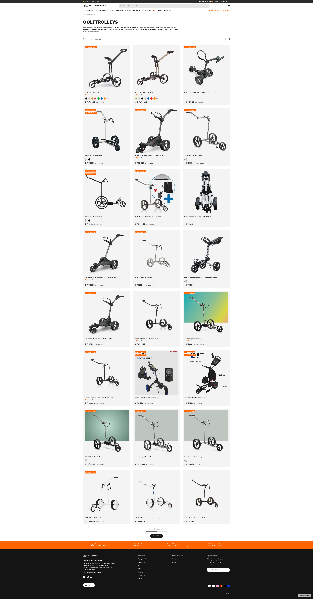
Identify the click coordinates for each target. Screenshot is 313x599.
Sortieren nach (88, 39)
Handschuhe (119, 10)
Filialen (217, 1)
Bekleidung (136, 10)
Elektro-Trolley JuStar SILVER (144, 278)
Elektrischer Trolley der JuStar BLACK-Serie (99, 398)
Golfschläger (88, 10)
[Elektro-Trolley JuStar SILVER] (156, 253)
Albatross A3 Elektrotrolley (93, 156)
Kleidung (140, 572)
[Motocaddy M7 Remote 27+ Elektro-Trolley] (107, 314)
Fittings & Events (215, 11)
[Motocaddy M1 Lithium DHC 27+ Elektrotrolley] (156, 131)
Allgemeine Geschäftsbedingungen (222, 593)
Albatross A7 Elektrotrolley (93, 217)
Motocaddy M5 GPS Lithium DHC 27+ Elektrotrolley (200, 93)
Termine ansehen (96, 1)
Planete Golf (90, 593)
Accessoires (146, 10)
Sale (154, 10)
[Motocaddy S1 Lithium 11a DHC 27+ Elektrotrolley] (107, 253)
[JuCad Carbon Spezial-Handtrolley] (206, 493)
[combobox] (164, 6)
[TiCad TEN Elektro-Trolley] (107, 432)
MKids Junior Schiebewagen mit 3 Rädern (197, 217)
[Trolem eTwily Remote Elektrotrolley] (156, 373)
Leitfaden (226, 11)
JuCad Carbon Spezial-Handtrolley (195, 518)
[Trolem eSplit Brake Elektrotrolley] (206, 373)
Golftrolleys (92, 14)
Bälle (111, 10)
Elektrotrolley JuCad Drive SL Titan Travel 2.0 (149, 217)
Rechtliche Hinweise (193, 593)
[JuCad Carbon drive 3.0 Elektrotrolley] (156, 314)
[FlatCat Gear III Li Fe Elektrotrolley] (156, 68)
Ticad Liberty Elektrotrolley (143, 457)
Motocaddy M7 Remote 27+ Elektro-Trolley (98, 339)
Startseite (85, 14)
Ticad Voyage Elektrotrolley (193, 339)
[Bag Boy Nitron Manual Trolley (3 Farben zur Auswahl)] (206, 253)
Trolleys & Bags (101, 10)
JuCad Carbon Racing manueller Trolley (147, 518)
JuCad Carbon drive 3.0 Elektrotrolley (147, 339)
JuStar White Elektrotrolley (93, 518)
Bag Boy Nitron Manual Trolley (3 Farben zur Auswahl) (201, 278)
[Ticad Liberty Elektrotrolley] (156, 432)
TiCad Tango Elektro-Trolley (193, 156)
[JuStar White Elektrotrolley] (107, 493)
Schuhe (128, 10)
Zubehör (140, 569)
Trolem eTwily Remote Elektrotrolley (146, 398)
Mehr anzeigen (156, 536)
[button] (229, 6)
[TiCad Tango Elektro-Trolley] (206, 131)
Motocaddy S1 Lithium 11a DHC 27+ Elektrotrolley (100, 278)
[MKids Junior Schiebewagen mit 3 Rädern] (206, 192)
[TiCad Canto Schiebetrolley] (206, 432)
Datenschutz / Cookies (206, 593)
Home (174, 559)
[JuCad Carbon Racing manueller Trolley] (156, 493)
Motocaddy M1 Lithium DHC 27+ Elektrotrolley (149, 156)
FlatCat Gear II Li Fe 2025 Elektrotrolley (97, 93)
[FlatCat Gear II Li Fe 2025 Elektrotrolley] (107, 68)
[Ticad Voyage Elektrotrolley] (206, 314)
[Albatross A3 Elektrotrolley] (107, 131)
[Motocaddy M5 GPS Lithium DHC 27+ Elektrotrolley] (206, 68)
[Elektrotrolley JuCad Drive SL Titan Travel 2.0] (156, 192)
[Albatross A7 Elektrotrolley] (107, 192)
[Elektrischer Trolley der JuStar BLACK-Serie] (107, 373)
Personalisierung (164, 10)
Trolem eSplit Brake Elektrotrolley (195, 398)
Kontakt (174, 562)
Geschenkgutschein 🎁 (206, 1)
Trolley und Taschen (144, 559)
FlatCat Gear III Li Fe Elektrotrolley (145, 93)
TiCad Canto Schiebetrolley (193, 457)
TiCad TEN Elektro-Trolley (93, 457)
